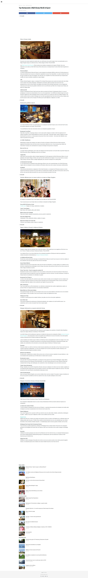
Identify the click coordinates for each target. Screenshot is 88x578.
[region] (44, 27)
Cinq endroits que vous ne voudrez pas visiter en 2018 (36, 560)
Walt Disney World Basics (30, 477)
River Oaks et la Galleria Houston (32, 521)
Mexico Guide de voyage (30, 511)
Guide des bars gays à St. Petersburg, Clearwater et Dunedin (37, 539)
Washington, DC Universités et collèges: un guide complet (36, 503)
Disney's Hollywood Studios (42, 255)
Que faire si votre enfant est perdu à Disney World (35, 480)
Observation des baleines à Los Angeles (33, 544)
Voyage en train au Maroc (30, 565)
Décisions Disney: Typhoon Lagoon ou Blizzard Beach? (36, 466)
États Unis (20, 5)
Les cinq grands (29, 532)
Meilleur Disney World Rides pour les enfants (34, 490)
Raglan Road (23, 417)
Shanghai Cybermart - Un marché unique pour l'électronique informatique (39, 508)
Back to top (44, 572)
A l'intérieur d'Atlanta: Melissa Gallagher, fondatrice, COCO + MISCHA (38, 526)
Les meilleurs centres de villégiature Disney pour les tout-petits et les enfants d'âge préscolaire (43, 472)
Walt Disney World (29, 5)
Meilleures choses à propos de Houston (33, 549)
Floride (24, 5)
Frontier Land (23, 206)
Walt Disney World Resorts (27, 65)
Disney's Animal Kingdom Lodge (32, 485)
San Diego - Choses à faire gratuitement (33, 516)
